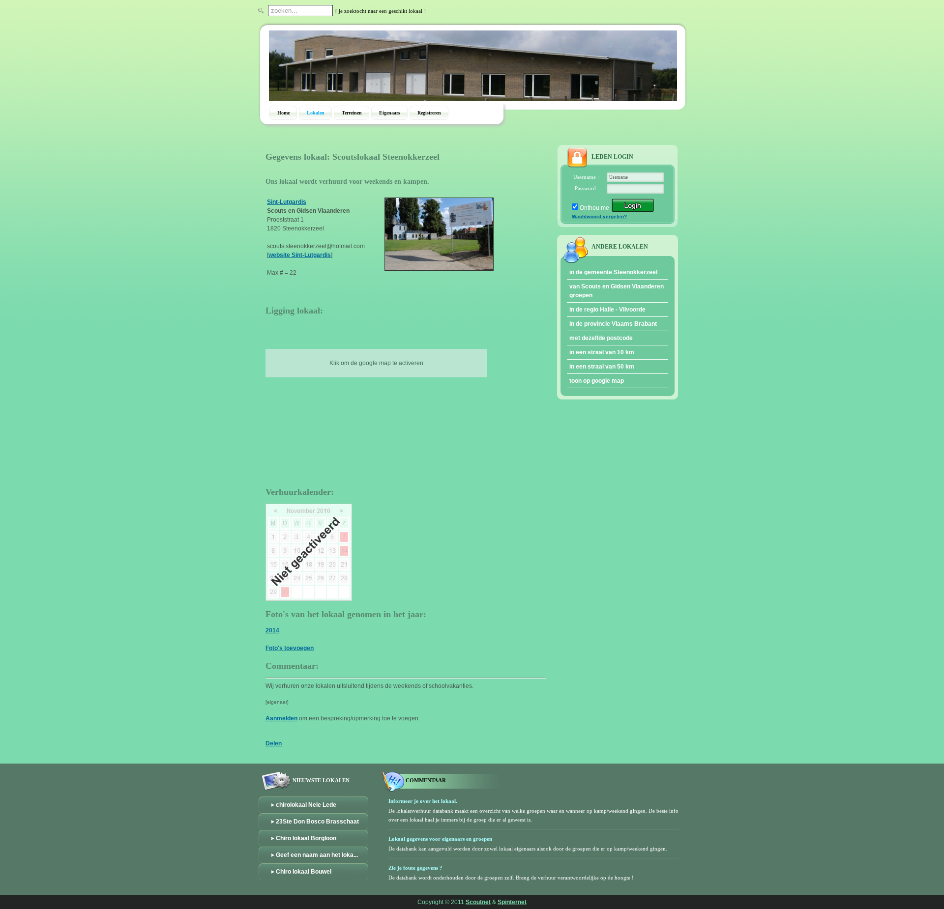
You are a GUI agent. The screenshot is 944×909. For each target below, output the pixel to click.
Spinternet (512, 902)
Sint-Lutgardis (286, 202)
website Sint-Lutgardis (299, 255)
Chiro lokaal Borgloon (306, 838)
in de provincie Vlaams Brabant (613, 323)
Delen (274, 743)
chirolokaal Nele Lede (306, 804)
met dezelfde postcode (601, 338)
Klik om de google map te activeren (376, 363)
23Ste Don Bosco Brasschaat (317, 821)
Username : (586, 177)
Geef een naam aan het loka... (317, 855)
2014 (272, 630)
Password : (587, 188)
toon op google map (596, 380)
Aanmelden (281, 718)
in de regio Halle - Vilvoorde (607, 309)
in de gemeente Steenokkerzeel (613, 272)
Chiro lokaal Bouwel (303, 871)
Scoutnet (478, 902)
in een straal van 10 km (601, 352)
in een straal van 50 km (601, 366)
